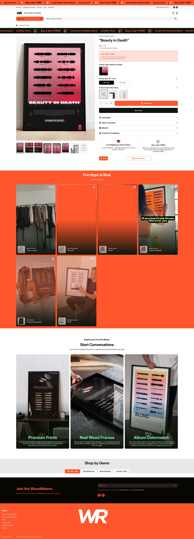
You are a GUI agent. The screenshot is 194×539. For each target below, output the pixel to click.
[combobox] (111, 19)
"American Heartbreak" (34, 322)
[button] (177, 13)
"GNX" (69, 322)
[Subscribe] (175, 485)
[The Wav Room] (28, 13)
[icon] (50, 187)
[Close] (34, 266)
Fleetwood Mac (72, 248)
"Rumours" (70, 250)
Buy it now (138, 110)
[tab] (89, 471)
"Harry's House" (31, 250)
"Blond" (110, 250)
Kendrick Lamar (72, 320)
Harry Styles (31, 248)
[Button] (177, 79)
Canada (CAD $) (6, 537)
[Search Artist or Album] (175, 19)
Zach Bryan (30, 320)
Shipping (101, 48)
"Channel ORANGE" (155, 250)
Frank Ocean (112, 248)
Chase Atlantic (109, 36)
